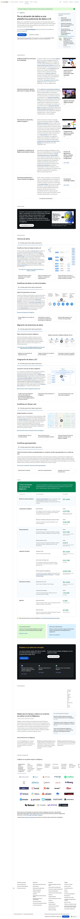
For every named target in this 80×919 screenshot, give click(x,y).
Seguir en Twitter (67, 902)
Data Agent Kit (43, 134)
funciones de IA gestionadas (35, 302)
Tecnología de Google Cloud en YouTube (70, 900)
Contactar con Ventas (68, 884)
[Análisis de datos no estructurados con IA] (61, 300)
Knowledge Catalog (43, 184)
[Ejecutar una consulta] (53, 656)
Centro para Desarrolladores (69, 893)
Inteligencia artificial (36, 891)
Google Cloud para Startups (54, 906)
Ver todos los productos (21, 888)
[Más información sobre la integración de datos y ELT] (28, 388)
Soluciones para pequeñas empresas (40, 903)
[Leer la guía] (24, 673)
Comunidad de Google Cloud (69, 908)
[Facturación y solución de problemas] (46, 872)
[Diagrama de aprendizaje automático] (61, 259)
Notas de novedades (52, 909)
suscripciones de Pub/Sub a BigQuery (25, 378)
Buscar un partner (67, 886)
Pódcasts (66, 891)
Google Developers (52, 904)
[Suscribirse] (65, 916)
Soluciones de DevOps (37, 901)
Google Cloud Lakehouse (43, 165)
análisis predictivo (41, 62)
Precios (31, 1)
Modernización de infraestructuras (39, 884)
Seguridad (35, 893)
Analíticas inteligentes (37, 890)
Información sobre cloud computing (55, 892)
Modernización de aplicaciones (38, 888)
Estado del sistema (52, 907)
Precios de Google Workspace (22, 886)
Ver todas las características (45, 198)
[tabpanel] (46, 263)
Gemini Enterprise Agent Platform (45, 65)
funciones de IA (53, 68)
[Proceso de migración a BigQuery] (61, 341)
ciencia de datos (34, 251)
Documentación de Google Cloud (55, 887)
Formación (50, 900)
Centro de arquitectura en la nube (55, 898)
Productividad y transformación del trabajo (39, 896)
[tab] (30, 243)
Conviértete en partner (68, 888)
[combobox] (74, 916)
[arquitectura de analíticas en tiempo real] (61, 420)
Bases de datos (36, 886)
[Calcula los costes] (23, 633)
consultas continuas (23, 419)
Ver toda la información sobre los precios (50, 618)
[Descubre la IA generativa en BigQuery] (25, 312)
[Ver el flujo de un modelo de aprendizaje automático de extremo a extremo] (31, 270)
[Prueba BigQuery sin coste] (26, 225)
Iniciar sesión (76, 1)
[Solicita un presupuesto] (54, 634)
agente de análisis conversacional (45, 109)
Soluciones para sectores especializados (37, 899)
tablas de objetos (24, 308)
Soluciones (21, 1)
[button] (56, 833)
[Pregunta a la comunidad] (64, 872)
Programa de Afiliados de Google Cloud (55, 885)
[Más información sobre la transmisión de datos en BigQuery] (30, 430)
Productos (27, 1)
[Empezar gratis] (22, 34)
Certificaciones (51, 902)
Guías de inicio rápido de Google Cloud (55, 889)
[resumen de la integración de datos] (61, 376)
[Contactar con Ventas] (34, 34)
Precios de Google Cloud (21, 884)
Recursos (35, 1)
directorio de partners (30, 817)
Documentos (65, 1)
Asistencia (71, 1)
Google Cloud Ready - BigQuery (35, 815)
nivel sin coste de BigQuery (42, 499)
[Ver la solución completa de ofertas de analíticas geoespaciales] (31, 465)
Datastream (37, 381)
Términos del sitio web (18, 914)
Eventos (65, 890)
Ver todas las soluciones (37, 905)
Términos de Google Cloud (28, 914)
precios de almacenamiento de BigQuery (44, 574)
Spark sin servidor (21, 256)
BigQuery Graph (50, 73)
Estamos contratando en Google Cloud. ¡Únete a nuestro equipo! (70, 906)
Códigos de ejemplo (52, 896)
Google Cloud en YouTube (69, 897)
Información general (14, 1)
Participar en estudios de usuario (70, 904)
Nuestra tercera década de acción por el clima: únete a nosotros (57, 914)
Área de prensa (67, 895)
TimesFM (19, 260)
